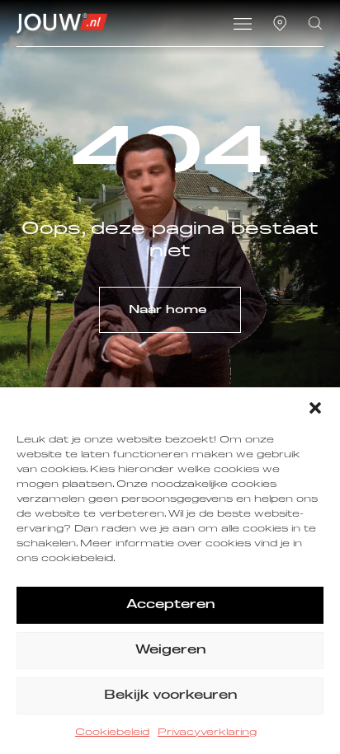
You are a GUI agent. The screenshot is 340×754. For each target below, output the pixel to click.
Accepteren (170, 604)
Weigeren (170, 650)
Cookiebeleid (112, 733)
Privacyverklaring (207, 733)
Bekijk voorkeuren (170, 695)
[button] (315, 408)
